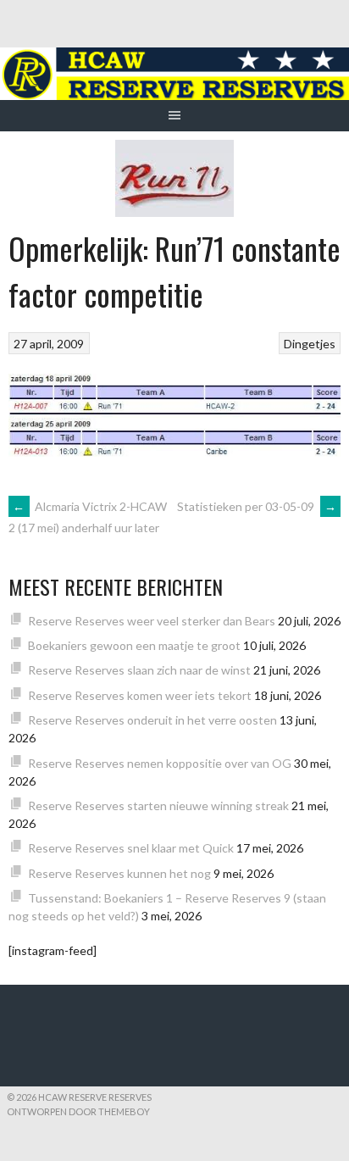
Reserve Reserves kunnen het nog (119, 873)
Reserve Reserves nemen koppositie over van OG (159, 763)
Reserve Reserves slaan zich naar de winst (139, 670)
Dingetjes (309, 343)
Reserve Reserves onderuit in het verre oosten (152, 720)
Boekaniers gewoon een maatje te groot (134, 645)
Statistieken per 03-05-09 (256, 506)
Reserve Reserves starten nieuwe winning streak (158, 805)
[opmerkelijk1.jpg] (174, 451)
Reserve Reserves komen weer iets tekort (140, 695)
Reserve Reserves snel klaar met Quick (131, 848)
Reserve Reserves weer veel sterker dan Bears (151, 621)
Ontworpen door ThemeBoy (78, 1111)
